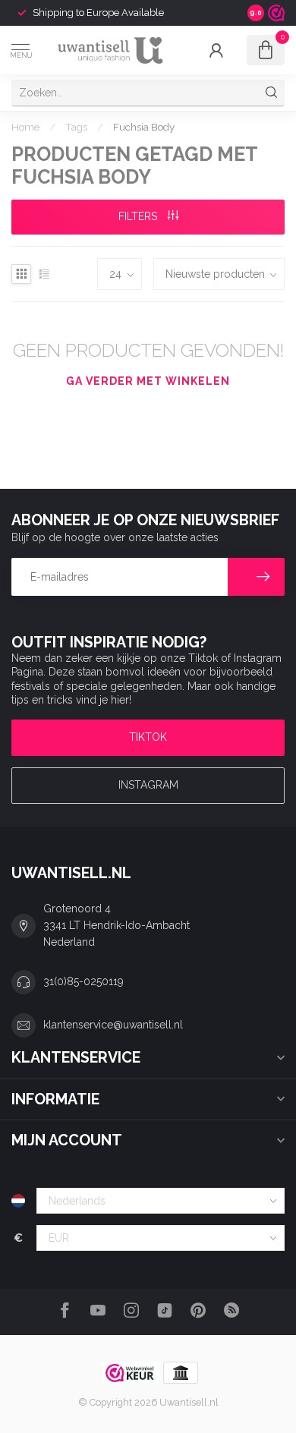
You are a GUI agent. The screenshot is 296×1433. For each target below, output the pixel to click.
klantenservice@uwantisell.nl (113, 1025)
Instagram (148, 785)
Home (25, 127)
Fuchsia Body (144, 127)
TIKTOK (148, 737)
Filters (139, 216)
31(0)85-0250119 (83, 981)
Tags (76, 127)
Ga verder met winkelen (148, 381)
